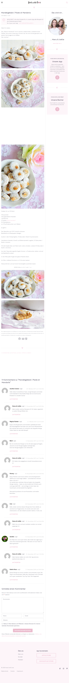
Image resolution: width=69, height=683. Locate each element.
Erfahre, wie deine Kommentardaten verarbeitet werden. (21, 635)
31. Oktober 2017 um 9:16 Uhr (35, 421)
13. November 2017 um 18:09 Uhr (34, 406)
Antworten (14, 399)
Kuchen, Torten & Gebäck (24, 353)
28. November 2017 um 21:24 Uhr (34, 504)
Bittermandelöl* (11, 220)
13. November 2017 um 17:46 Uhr (35, 458)
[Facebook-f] (60, 668)
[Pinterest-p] (67, 668)
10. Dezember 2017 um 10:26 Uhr (34, 537)
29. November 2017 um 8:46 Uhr (35, 521)
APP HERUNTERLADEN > (26, 23)
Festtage (13, 353)
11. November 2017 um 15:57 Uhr (35, 441)
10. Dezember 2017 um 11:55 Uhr (35, 554)
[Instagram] (63, 668)
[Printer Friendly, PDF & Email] (22, 339)
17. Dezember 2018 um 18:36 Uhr (35, 569)
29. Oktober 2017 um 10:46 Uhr (35, 389)
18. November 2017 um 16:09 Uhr (34, 473)
